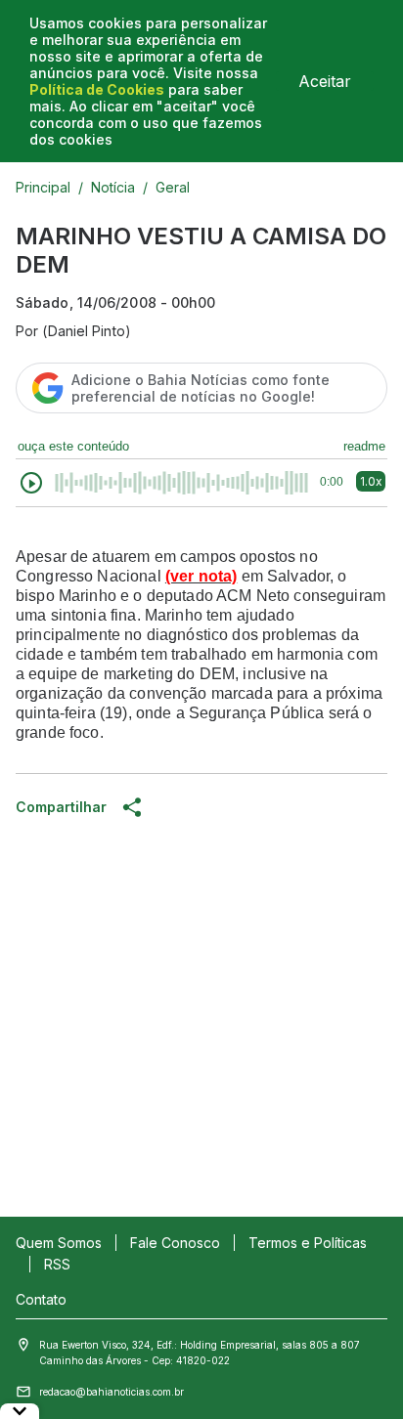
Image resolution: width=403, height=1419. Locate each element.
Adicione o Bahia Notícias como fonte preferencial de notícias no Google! (200, 388)
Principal (43, 187)
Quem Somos (59, 1242)
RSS (57, 1264)
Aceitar (324, 81)
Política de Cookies (96, 89)
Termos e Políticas (307, 1242)
